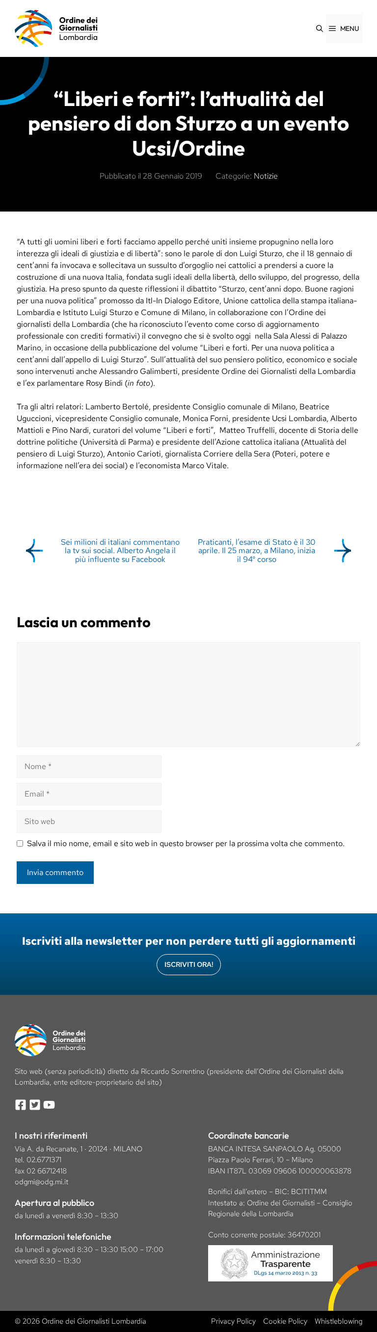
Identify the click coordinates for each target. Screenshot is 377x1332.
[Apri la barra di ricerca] (319, 28)
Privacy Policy (233, 1321)
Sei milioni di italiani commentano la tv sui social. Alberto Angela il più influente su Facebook (120, 550)
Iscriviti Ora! (188, 964)
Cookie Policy (285, 1321)
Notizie (266, 176)
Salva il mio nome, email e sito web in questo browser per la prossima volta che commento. (186, 843)
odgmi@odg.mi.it (41, 1182)
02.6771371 (44, 1160)
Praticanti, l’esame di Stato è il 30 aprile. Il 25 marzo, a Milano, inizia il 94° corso (257, 550)
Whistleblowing (338, 1321)
